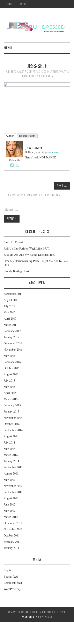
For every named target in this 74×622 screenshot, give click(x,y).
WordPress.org (12, 589)
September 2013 (13, 467)
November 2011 (13, 529)
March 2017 (11, 325)
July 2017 (9, 306)
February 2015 (12, 405)
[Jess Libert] (14, 149)
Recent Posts (27, 135)
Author (10, 135)
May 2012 (9, 511)
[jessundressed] (37, 27)
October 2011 (12, 535)
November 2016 (13, 349)
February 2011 (12, 542)
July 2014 (9, 442)
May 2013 (9, 480)
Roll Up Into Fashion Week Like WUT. (27, 248)
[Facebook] (11, 165)
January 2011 (11, 548)
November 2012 (13, 486)
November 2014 (13, 418)
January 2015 (11, 411)
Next (62, 185)
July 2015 (9, 380)
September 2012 (13, 492)
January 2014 (11, 461)
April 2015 (10, 393)
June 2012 (9, 504)
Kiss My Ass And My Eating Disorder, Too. (29, 255)
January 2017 (11, 337)
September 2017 (13, 294)
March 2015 (11, 399)
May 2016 (9, 356)
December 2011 (13, 523)
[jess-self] (37, 103)
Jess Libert (33, 148)
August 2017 (11, 300)
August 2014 (11, 436)
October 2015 (12, 368)
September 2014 (13, 430)
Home (10, 4)
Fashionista (29, 616)
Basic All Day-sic (14, 242)
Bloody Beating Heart (16, 271)
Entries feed (11, 576)
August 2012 (11, 498)
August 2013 (11, 473)
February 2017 (12, 331)
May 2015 (9, 387)
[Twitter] (17, 165)
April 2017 (10, 318)
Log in (8, 570)
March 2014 (11, 455)
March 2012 (11, 517)
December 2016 (13, 343)
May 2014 (9, 449)
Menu (8, 47)
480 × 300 (41, 72)
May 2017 (9, 312)
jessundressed (52, 152)
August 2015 (11, 374)
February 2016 (12, 362)
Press (22, 4)
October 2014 (12, 424)
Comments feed (13, 583)
